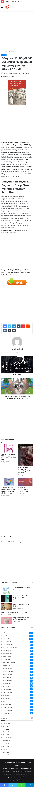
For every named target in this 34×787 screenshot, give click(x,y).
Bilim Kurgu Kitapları (9, 662)
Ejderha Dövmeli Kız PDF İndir (13, 1)
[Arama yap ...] (32, 8)
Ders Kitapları (7, 636)
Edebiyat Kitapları (8, 645)
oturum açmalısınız (20, 542)
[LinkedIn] (14, 326)
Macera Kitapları (7, 674)
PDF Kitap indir (8, 73)
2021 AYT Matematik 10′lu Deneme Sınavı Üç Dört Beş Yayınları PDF (8, 456)
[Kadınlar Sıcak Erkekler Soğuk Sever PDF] (6, 598)
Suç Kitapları (6, 695)
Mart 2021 (6, 752)
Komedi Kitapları (7, 683)
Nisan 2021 (6, 749)
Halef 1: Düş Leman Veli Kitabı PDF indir (14, 612)
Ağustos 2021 (7, 737)
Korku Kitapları (7, 698)
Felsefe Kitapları (7, 653)
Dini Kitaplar (6, 659)
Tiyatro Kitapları (7, 680)
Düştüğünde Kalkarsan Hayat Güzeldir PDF (21, 618)
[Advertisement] (17, 30)
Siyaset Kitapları (7, 668)
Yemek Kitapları (7, 704)
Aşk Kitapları (6, 665)
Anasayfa (5, 51)
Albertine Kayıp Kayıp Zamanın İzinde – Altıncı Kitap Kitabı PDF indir (25, 470)
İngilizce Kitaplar (7, 639)
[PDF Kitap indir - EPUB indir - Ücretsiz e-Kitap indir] (7, 7)
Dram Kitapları (7, 689)
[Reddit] (28, 326)
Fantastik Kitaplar (8, 671)
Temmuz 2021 (7, 740)
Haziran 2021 (6, 743)
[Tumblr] (18, 326)
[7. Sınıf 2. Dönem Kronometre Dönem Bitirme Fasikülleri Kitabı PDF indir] (8, 482)
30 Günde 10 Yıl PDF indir (21, 588)
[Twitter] (9, 326)
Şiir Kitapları (6, 686)
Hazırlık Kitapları (7, 642)
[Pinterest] (23, 326)
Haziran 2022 (7, 723)
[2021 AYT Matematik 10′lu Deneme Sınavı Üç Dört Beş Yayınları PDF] (8, 448)
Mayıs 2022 (6, 726)
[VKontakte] (5, 330)
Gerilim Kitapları (7, 713)
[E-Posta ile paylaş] (9, 330)
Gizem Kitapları (7, 710)
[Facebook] (5, 326)
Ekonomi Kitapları (8, 677)
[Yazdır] (14, 330)
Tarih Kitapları (7, 650)
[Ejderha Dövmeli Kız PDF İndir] (6, 606)
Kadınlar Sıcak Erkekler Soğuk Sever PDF (21, 597)
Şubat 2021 (6, 755)
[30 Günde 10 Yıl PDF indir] (6, 590)
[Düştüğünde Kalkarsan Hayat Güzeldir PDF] (6, 620)
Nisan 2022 (6, 729)
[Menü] (2, 8)
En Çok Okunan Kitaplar (10, 648)
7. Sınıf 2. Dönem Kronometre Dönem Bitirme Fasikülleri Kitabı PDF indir (8, 490)
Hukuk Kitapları (7, 707)
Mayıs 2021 (6, 746)
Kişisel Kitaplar (7, 656)
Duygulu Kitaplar (8, 692)
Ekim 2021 (6, 735)
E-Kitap (11, 51)
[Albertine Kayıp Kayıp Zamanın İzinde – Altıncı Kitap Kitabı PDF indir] (25, 455)
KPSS (4, 701)
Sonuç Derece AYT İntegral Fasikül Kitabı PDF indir (24, 489)
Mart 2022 (6, 732)
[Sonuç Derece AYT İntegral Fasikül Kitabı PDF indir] (25, 482)
